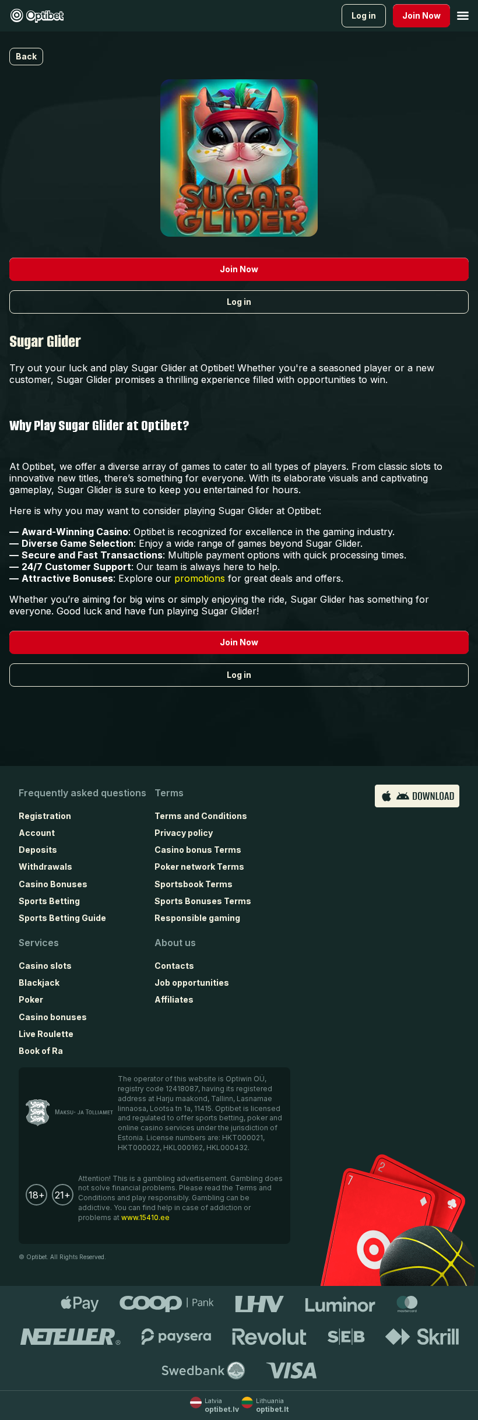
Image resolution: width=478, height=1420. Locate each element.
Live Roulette (46, 1034)
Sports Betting (49, 901)
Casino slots (45, 966)
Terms (169, 793)
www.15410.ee (145, 1217)
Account (37, 833)
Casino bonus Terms (197, 850)
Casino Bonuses (53, 884)
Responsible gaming (197, 918)
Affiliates (174, 999)
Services (39, 942)
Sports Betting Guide (62, 918)
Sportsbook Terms (193, 884)
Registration (45, 816)
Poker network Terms (199, 866)
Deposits (38, 850)
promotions (199, 578)
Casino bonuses (53, 1017)
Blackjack (39, 982)
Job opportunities (191, 982)
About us (175, 942)
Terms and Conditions (200, 816)
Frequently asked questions (82, 793)
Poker (31, 999)
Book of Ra (41, 1051)
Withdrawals (45, 866)
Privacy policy (183, 833)
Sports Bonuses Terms (202, 901)
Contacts (174, 966)
